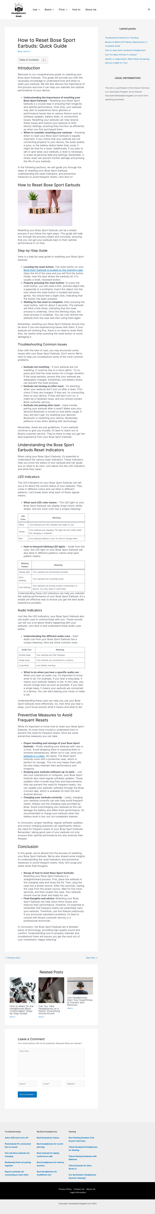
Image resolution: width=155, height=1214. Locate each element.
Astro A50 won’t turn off (16, 1137)
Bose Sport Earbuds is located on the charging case (53, 270)
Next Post (92, 958)
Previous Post (12, 958)
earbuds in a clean (34, 756)
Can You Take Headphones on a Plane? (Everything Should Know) (49, 1010)
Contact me (79, 1189)
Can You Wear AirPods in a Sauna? (121, 54)
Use (35, 9)
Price (62, 9)
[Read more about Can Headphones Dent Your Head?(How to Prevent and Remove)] (80, 985)
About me (90, 9)
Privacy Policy (65, 1189)
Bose (20, 51)
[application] (38, 10)
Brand (48, 9)
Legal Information (78, 1192)
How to (76, 9)
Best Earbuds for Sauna (48, 1137)
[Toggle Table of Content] (42, 60)
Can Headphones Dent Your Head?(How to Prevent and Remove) (80, 1001)
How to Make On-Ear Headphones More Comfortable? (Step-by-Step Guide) (22, 1010)
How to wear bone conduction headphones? (125, 50)
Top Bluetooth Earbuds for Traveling (121, 37)
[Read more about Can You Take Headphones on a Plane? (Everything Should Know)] (51, 990)
